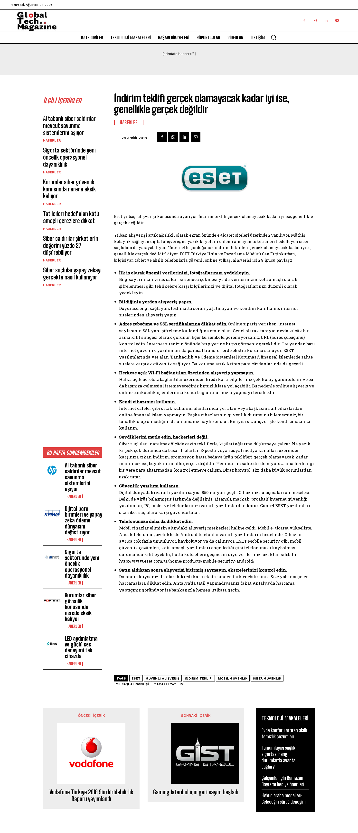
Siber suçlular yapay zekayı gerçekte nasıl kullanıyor (72, 274)
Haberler (52, 140)
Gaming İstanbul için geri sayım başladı (195, 792)
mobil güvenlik (232, 678)
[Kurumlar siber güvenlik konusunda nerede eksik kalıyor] (52, 600)
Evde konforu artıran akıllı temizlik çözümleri (284, 733)
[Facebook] (304, 20)
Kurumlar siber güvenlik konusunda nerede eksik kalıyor (69, 189)
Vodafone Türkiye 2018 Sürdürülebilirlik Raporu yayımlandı (91, 796)
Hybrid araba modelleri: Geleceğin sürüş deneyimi (284, 798)
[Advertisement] (72, 367)
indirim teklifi (199, 678)
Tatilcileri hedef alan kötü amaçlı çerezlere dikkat (71, 217)
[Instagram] (315, 20)
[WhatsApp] (173, 137)
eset (136, 678)
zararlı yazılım (169, 684)
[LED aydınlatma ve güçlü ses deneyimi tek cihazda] (52, 644)
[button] (273, 37)
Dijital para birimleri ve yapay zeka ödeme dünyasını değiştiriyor (83, 520)
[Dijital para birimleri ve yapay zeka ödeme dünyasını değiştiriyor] (52, 514)
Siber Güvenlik (267, 678)
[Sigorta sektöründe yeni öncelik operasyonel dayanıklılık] (52, 557)
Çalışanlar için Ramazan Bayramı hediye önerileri (283, 781)
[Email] (195, 137)
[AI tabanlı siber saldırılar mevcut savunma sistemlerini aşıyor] (52, 471)
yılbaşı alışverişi (132, 684)
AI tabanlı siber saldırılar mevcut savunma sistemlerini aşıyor (69, 125)
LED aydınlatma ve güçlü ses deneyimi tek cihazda (81, 647)
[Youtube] (337, 20)
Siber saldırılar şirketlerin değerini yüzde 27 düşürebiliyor (70, 245)
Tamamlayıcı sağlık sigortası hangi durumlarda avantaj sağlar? (279, 757)
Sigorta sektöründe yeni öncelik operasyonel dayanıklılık (69, 157)
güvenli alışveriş (162, 678)
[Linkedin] (326, 20)
